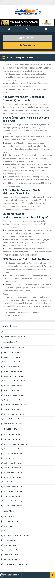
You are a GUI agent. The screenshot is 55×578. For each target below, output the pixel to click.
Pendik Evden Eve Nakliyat (12, 468)
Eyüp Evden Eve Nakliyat (12, 434)
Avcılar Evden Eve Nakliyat (12, 357)
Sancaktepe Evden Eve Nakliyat (14, 472)
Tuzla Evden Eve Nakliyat (12, 496)
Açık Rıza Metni (9, 526)
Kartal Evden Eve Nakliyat (12, 458)
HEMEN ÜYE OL (29, 38)
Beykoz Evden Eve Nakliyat (12, 390)
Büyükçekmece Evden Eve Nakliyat (15, 404)
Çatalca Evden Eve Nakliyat (12, 409)
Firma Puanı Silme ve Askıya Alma (15, 564)
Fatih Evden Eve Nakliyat (12, 439)
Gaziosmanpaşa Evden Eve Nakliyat (15, 444)
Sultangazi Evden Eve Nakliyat (14, 491)
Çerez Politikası (9, 531)
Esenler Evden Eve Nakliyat (13, 419)
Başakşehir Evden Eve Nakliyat (14, 376)
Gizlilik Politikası (9, 517)
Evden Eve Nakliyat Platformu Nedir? (16, 337)
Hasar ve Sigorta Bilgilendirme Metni (16, 550)
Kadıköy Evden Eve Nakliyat (13, 453)
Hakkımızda (8, 332)
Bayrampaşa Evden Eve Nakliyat (14, 381)
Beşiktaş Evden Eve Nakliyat (13, 386)
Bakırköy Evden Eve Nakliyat (13, 371)
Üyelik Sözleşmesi (10, 540)
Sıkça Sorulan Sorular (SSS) (13, 559)
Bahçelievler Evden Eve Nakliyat (14, 367)
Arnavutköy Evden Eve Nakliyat (14, 348)
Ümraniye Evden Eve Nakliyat (13, 501)
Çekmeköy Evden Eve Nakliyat (14, 414)
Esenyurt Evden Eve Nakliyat (13, 423)
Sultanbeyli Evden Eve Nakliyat (14, 487)
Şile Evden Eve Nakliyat (11, 482)
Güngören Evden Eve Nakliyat (13, 449)
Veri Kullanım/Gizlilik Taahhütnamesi (16, 536)
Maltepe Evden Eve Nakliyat (13, 463)
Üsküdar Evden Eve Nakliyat (13, 506)
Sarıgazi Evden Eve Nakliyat (13, 477)
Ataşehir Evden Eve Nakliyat (13, 352)
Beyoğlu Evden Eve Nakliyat (13, 400)
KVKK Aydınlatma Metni (11, 521)
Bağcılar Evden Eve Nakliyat (13, 362)
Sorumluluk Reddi (10, 545)
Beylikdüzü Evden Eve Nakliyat (14, 395)
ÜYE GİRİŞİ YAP (28, 45)
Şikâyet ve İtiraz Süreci (11, 554)
